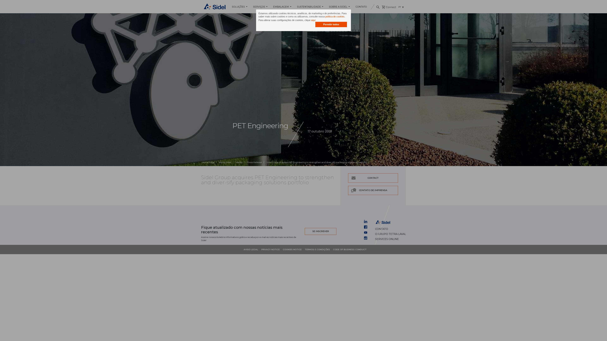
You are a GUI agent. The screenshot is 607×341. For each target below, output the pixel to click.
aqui (313, 20)
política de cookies (334, 16)
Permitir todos (331, 24)
